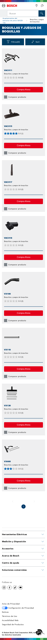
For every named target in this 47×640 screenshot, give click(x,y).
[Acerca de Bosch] (42, 555)
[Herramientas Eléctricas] (42, 534)
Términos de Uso (9, 616)
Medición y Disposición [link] (14, 541)
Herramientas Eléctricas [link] (14, 534)
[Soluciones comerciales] (42, 570)
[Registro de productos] (42, 5)
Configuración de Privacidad (21, 608)
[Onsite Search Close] (36, 13)
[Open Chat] (39, 632)
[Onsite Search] (42, 13)
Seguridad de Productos (13, 624)
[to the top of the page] (43, 625)
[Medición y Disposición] (42, 541)
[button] (23, 89)
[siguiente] (34, 501)
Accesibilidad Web (10, 620)
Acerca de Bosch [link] (10, 555)
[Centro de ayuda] (42, 563)
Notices (5, 612)
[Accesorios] (42, 548)
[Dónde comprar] (36, 5)
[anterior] (13, 501)
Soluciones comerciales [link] (14, 570)
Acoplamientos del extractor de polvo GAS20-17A (13, 20)
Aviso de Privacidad (11, 604)
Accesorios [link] (7, 548)
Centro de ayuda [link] (10, 562)
